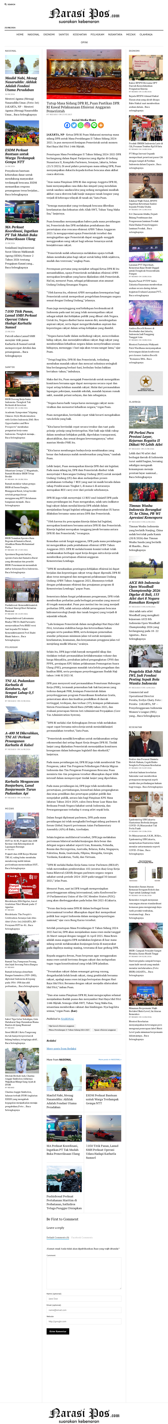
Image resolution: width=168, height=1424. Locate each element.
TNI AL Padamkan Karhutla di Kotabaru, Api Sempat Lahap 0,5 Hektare (19, 689)
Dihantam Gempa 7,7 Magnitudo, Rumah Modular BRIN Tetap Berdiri (21, 473)
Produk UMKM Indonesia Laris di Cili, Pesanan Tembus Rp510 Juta (146, 145)
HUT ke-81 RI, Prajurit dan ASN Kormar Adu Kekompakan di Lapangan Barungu (21, 843)
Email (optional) (54, 1305)
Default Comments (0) (58, 1237)
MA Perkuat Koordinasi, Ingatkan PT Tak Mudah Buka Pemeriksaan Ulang (21, 233)
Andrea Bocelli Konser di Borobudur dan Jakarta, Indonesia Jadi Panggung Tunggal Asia (141, 333)
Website (50, 1316)
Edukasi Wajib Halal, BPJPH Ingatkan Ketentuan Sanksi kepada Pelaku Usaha (143, 203)
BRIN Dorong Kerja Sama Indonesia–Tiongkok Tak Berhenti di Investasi (18, 402)
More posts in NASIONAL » (110, 1059)
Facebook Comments (82, 1237)
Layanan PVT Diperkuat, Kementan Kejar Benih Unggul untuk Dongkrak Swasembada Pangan (144, 269)
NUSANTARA (115, 34)
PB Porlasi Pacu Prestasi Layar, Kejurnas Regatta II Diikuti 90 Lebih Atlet (146, 438)
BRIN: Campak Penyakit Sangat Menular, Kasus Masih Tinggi (145, 952)
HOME (20, 34)
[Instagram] (87, 125)
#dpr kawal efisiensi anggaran (61, 1026)
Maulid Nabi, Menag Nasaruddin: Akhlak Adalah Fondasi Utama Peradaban (21, 84)
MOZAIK (131, 34)
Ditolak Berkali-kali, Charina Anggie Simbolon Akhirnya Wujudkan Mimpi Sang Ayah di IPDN (20, 1080)
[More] (101, 125)
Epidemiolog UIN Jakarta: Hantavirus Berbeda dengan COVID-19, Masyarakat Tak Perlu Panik (143, 824)
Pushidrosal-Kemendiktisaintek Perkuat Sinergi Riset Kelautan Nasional (21, 608)
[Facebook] (67, 125)
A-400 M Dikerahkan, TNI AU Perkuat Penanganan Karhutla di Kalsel (22, 739)
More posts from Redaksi (61, 1048)
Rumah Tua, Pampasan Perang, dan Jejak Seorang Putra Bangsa (21, 963)
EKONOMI (49, 34)
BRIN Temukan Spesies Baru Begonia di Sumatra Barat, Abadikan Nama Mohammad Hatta (19, 543)
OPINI (84, 42)
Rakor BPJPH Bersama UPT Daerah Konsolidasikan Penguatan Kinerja (143, 85)
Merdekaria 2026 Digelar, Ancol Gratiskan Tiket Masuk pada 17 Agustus (21, 904)
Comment (51, 1255)
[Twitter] (74, 125)
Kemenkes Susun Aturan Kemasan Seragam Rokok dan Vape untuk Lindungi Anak (144, 889)
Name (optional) (54, 1293)
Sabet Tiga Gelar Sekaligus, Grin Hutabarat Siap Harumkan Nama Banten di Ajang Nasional (22, 1022)
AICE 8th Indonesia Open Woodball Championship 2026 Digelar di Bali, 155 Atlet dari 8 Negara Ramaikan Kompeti (144, 592)
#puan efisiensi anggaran (105, 1030)
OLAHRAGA (146, 34)
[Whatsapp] (81, 125)
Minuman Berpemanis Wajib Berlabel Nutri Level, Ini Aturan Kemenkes (145, 1011)
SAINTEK (64, 34)
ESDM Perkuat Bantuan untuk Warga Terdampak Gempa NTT (20, 156)
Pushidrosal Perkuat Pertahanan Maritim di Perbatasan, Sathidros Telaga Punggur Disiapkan (64, 1202)
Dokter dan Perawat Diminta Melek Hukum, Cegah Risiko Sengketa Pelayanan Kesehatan (145, 762)
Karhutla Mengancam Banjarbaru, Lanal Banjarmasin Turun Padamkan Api (22, 787)
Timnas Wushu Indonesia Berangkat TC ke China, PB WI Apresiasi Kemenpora (145, 511)
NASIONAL (34, 34)
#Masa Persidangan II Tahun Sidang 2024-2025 (69, 1030)
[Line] (94, 125)
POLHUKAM (97, 34)
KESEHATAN (80, 34)
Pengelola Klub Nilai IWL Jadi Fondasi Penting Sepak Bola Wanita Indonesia (145, 677)
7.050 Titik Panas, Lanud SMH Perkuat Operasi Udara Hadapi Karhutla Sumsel (21, 319)
